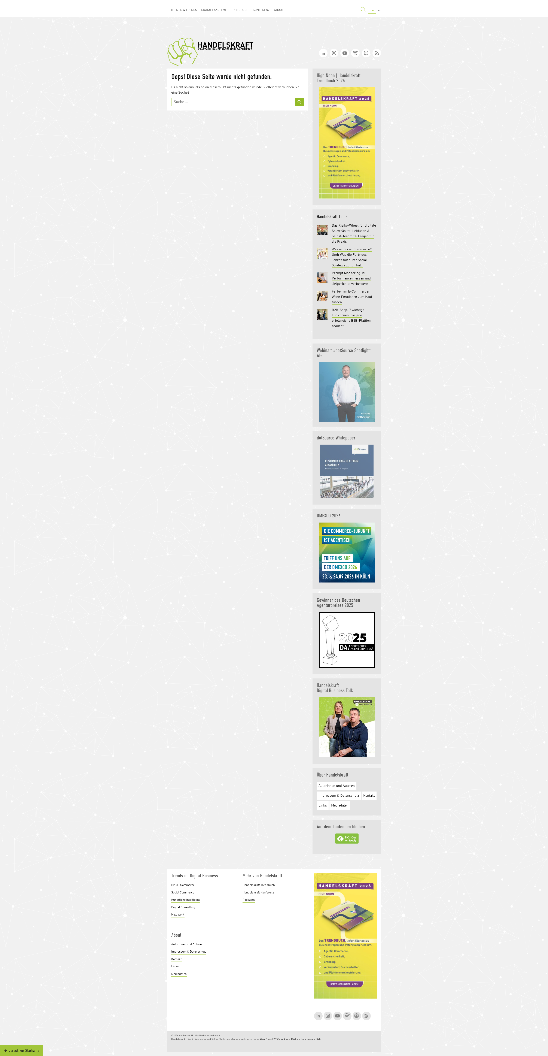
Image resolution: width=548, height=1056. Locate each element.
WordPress (265, 1039)
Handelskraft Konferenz (258, 892)
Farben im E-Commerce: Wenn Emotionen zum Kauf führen (352, 297)
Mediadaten (339, 805)
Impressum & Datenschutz (339, 796)
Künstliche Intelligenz (185, 899)
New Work (178, 914)
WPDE (277, 1039)
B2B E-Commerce (183, 885)
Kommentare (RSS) (311, 1039)
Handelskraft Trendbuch (259, 885)
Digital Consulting (183, 907)
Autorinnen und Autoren (337, 786)
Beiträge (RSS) (288, 1039)
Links (323, 805)
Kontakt (369, 796)
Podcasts (249, 899)
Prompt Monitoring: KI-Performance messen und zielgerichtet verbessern (351, 279)
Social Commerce (182, 892)
